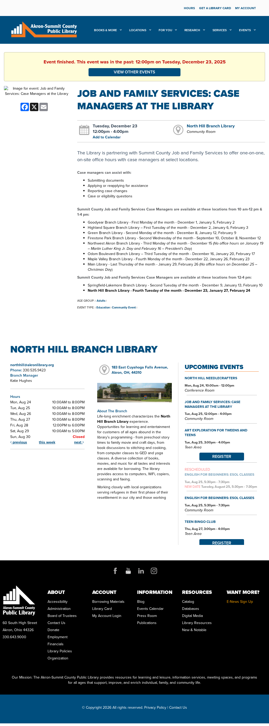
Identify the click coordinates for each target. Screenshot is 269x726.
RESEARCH (192, 30)
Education (103, 307)
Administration (59, 608)
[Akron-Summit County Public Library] (44, 29)
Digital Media (192, 616)
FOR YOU (166, 30)
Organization (58, 658)
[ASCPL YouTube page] (128, 571)
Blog (140, 601)
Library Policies (60, 651)
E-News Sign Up (240, 601)
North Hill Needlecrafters (211, 378)
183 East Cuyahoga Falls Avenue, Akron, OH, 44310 (140, 370)
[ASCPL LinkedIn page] (141, 571)
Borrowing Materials (108, 601)
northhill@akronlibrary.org (32, 365)
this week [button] (47, 442)
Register (221, 456)
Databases (190, 608)
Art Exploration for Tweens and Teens (216, 432)
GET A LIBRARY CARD (215, 8)
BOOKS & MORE (106, 30)
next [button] (78, 442)
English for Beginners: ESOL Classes (219, 474)
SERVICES (220, 30)
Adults (101, 301)
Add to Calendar (107, 137)
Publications (147, 623)
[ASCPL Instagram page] (154, 571)
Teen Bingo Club (200, 521)
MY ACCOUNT (245, 8)
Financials (56, 644)
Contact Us (56, 623)
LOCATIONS (138, 30)
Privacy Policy (155, 707)
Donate (53, 630)
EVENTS (245, 30)
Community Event (124, 307)
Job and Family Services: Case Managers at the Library (212, 404)
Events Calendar (150, 608)
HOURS (189, 8)
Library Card (102, 608)
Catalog (188, 601)
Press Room (147, 616)
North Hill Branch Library (211, 126)
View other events (134, 72)
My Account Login (106, 616)
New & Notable (194, 630)
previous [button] (19, 442)
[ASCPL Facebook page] (115, 571)
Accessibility (58, 601)
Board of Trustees (62, 616)
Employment (58, 637)
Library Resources (197, 623)
